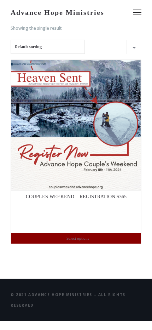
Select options (77, 238)
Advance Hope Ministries (57, 12)
